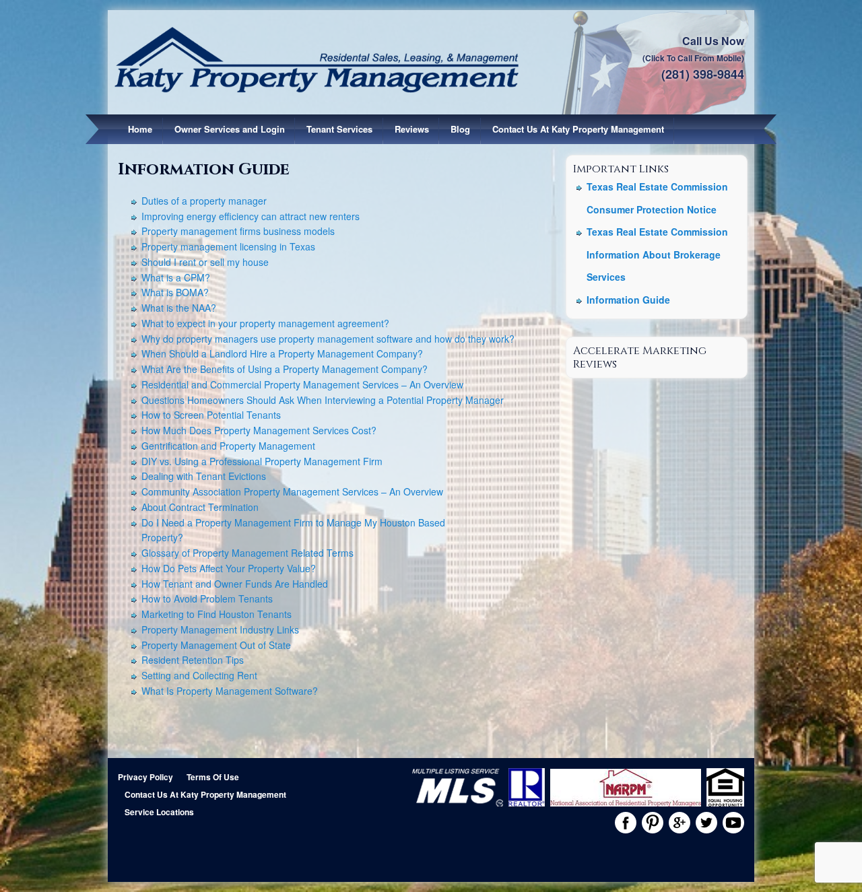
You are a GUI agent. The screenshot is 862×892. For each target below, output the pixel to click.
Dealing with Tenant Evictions (203, 476)
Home (140, 129)
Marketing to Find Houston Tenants (216, 614)
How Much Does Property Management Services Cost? (258, 430)
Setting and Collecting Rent (199, 675)
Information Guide (628, 299)
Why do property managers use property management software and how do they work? (328, 338)
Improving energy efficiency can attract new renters (250, 216)
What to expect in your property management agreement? (265, 323)
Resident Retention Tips (192, 659)
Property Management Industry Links (220, 629)
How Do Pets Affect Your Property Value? (228, 568)
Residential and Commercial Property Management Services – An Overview (302, 384)
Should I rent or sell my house (205, 262)
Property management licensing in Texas (228, 246)
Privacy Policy (145, 777)
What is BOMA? (175, 292)
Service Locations (159, 812)
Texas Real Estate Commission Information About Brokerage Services (657, 254)
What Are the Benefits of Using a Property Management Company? (284, 369)
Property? (162, 537)
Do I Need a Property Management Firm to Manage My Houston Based (293, 522)
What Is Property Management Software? (229, 690)
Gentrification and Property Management (228, 445)
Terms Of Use (213, 777)
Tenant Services (339, 129)
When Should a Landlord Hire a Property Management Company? (282, 353)
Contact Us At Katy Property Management (578, 129)
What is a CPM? (175, 277)
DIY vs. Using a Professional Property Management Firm (262, 461)
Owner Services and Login (229, 129)
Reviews (412, 129)
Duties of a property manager (204, 200)
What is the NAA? (178, 307)
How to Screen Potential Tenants (211, 414)
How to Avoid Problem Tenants (207, 598)
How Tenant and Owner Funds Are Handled (234, 583)
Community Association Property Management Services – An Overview (292, 491)
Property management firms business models (238, 231)
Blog (460, 129)
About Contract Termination (200, 507)
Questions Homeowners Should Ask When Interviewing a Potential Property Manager (322, 400)
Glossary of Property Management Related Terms (247, 552)
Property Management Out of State (216, 645)
